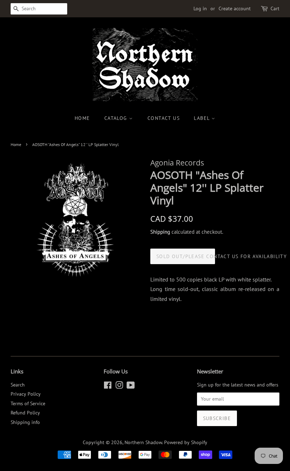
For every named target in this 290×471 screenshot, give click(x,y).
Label (202, 118)
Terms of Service (28, 403)
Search (18, 385)
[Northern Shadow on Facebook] (108, 386)
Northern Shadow (143, 442)
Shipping (160, 231)
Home (82, 118)
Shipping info (25, 422)
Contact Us (163, 118)
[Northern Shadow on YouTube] (131, 386)
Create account (235, 8)
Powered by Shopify (185, 442)
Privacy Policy (26, 394)
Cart (275, 8)
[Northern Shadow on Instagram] (119, 386)
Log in (200, 8)
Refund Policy (25, 412)
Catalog (116, 118)
